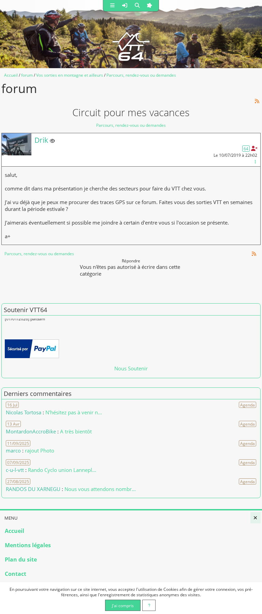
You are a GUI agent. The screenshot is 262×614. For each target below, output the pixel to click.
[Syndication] (257, 101)
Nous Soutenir (131, 368)
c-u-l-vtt (15, 469)
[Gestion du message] (255, 161)
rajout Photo (39, 450)
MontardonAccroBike (31, 431)
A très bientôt (76, 431)
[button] (112, 5)
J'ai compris (123, 605)
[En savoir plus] (149, 605)
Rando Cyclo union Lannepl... (62, 469)
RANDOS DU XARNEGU (34, 489)
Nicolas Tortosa (23, 412)
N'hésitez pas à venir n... (73, 412)
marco (13, 450)
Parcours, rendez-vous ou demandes (131, 125)
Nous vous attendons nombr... (100, 489)
